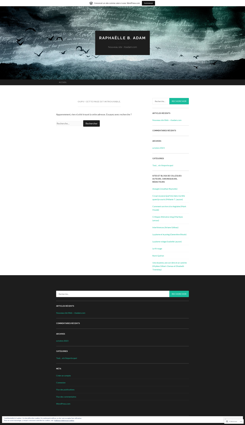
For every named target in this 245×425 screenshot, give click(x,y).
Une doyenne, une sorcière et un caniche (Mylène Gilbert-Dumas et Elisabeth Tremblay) (169, 266)
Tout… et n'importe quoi (162, 165)
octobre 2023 (158, 148)
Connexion (60, 382)
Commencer (148, 3)
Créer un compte (63, 375)
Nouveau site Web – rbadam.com (166, 120)
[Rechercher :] (69, 123)
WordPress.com (63, 403)
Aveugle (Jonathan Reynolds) (164, 189)
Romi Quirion (158, 255)
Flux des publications (65, 389)
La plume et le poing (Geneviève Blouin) (169, 234)
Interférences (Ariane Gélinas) (165, 227)
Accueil (63, 82)
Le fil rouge (157, 248)
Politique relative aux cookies (64, 420)
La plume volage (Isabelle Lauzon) (167, 241)
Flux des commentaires (66, 396)
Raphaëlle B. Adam (122, 38)
